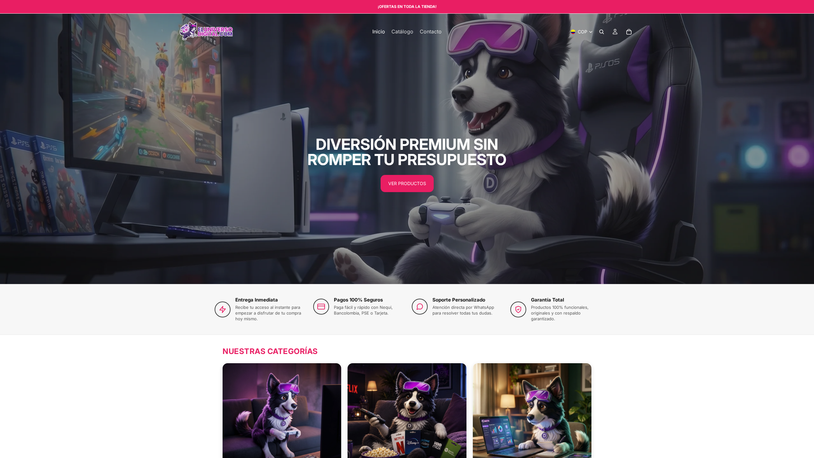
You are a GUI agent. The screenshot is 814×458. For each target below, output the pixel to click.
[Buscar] (602, 32)
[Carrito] (629, 32)
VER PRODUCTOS (407, 183)
